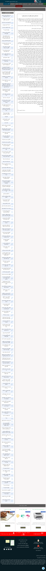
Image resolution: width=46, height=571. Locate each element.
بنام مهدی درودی (38, 550)
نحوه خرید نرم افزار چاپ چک (23, 540)
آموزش (30, 4)
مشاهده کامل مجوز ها (7, 547)
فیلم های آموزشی (6, 3)
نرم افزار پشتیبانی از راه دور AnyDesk (23, 545)
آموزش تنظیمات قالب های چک (23, 543)
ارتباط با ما (20, 3)
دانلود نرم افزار (40, 4)
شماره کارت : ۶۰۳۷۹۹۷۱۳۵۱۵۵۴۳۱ (38, 543)
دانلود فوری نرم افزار (18, 6)
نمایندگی (17, 3)
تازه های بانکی (12, 3)
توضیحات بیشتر (7, 525)
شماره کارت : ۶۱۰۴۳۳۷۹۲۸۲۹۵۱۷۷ (38, 548)
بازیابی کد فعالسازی (34, 3)
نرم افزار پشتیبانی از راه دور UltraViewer (23, 547)
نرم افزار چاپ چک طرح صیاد (41, 557)
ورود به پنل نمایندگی (23, 541)
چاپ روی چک (30, 560)
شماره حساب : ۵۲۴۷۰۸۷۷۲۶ (38, 547)
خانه (44, 3)
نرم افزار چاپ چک (39, 559)
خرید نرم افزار (25, 4)
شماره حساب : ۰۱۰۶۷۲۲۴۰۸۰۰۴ (38, 542)
